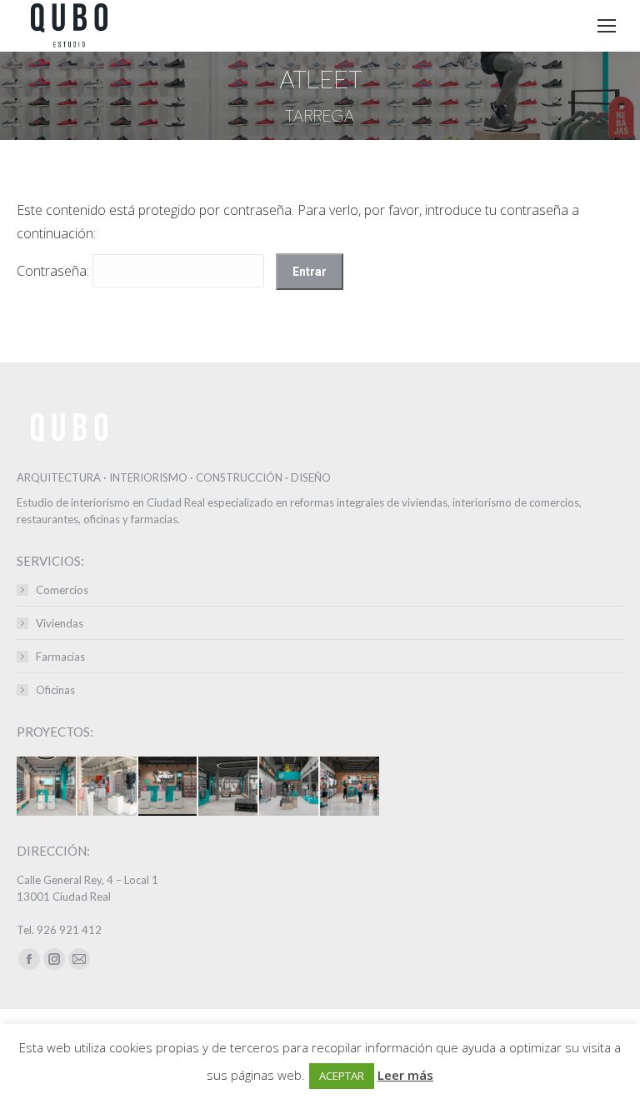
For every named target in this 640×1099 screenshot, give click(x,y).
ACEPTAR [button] (341, 1075)
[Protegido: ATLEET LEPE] (228, 787)
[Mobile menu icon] (606, 25)
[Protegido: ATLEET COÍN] (350, 787)
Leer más (405, 1075)
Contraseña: (54, 271)
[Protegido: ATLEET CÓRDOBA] (289, 787)
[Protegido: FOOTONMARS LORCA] (108, 787)
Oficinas (55, 690)
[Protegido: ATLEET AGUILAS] (47, 787)
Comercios (62, 590)
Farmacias (60, 656)
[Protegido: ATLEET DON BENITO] (168, 787)
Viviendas (59, 623)
